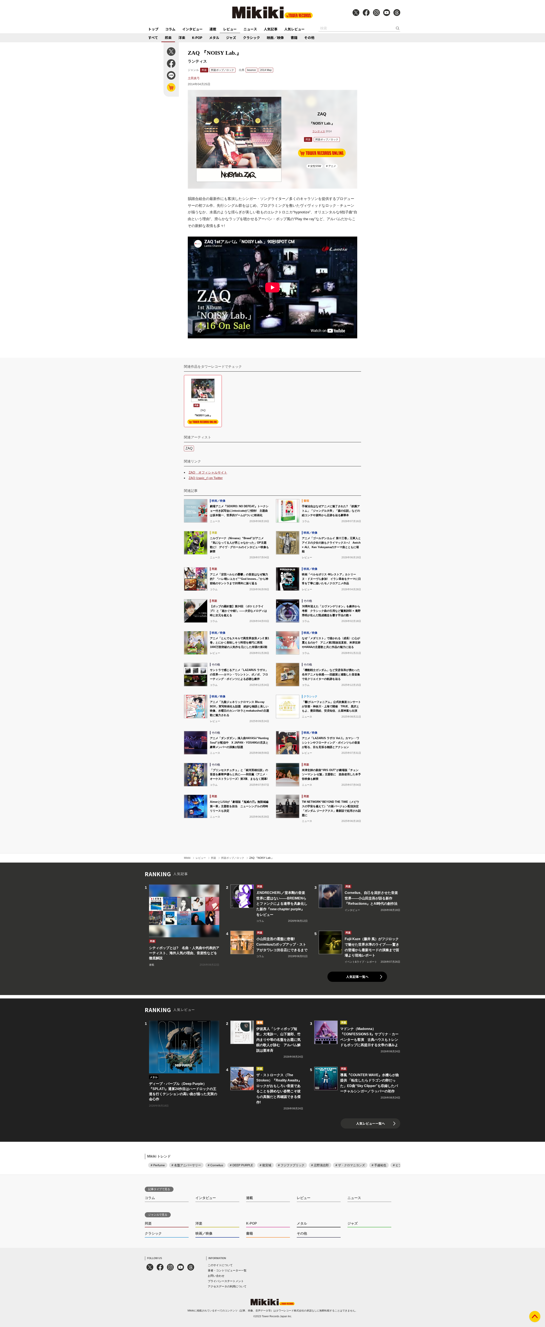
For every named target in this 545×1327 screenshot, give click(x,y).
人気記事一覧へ (357, 976)
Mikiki (187, 857)
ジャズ (231, 37)
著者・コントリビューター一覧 (227, 1270)
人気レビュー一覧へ (370, 1123)
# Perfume (158, 1165)
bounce (251, 70)
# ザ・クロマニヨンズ (350, 1165)
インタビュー (192, 29)
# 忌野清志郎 (320, 1165)
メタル (214, 37)
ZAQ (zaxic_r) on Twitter (206, 478)
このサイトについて (220, 1265)
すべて (153, 37)
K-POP (197, 37)
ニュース (250, 29)
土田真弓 (194, 78)
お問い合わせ (216, 1275)
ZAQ (188, 448)
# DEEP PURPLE (241, 1165)
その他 (309, 37)
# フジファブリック (291, 1165)
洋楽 (181, 37)
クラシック (251, 37)
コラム (170, 29)
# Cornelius (215, 1165)
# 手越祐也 (379, 1165)
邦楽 (168, 37)
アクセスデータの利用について (227, 1286)
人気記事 (270, 29)
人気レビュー (294, 29)
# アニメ (331, 166)
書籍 (294, 37)
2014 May (266, 70)
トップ (153, 29)
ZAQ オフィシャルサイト (208, 472)
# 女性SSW (314, 166)
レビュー (230, 29)
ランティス (318, 131)
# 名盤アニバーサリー (186, 1165)
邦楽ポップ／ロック (222, 70)
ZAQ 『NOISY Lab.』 (261, 857)
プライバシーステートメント (226, 1281)
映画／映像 (275, 37)
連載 (212, 29)
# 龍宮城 (265, 1165)
